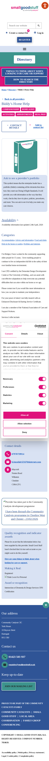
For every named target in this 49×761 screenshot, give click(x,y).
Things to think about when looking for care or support (24, 72)
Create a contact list (18, 32)
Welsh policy (23, 752)
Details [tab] (24, 334)
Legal (4, 756)
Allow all (24, 415)
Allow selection (24, 424)
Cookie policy (12, 756)
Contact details (15, 126)
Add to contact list (38, 126)
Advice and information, (24, 240)
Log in (40, 32)
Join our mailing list (19, 686)
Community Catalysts (16, 712)
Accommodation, (8, 240)
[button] (46, 605)
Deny (24, 432)
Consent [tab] (9, 334)
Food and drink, (40, 240)
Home (4, 90)
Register (24, 39)
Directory (12, 90)
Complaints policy (26, 756)
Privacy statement (36, 752)
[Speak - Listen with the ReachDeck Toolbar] (44, 5)
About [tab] (40, 334)
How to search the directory (26, 80)
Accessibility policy (9, 752)
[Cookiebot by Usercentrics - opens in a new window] (35, 326)
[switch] (42, 387)
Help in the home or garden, (12, 244)
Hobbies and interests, (32, 244)
